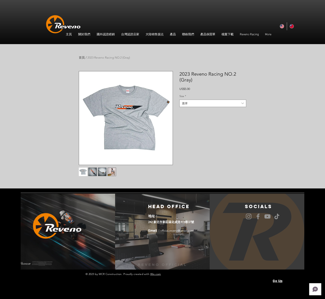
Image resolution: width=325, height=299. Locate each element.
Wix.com (155, 274)
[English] (282, 26)
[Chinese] (292, 26)
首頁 (82, 57)
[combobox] (212, 103)
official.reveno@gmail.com (176, 230)
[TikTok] (277, 216)
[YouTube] (267, 216)
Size (182, 96)
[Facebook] (258, 216)
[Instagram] (248, 216)
